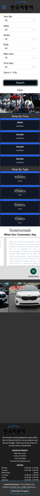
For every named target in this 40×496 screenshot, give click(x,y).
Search (20, 82)
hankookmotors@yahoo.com (20, 461)
